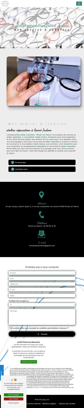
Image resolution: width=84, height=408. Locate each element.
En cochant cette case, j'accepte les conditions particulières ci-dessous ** (40, 328)
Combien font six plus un (18, 301)
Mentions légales (49, 404)
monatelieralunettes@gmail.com (42, 246)
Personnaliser (14, 403)
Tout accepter (13, 395)
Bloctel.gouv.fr (37, 387)
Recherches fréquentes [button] (42, 399)
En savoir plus (20, 162)
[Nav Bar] (79, 4)
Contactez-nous (21, 169)
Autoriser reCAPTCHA (29, 362)
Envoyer (44, 334)
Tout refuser (13, 399)
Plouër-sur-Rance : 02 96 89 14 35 (42, 226)
